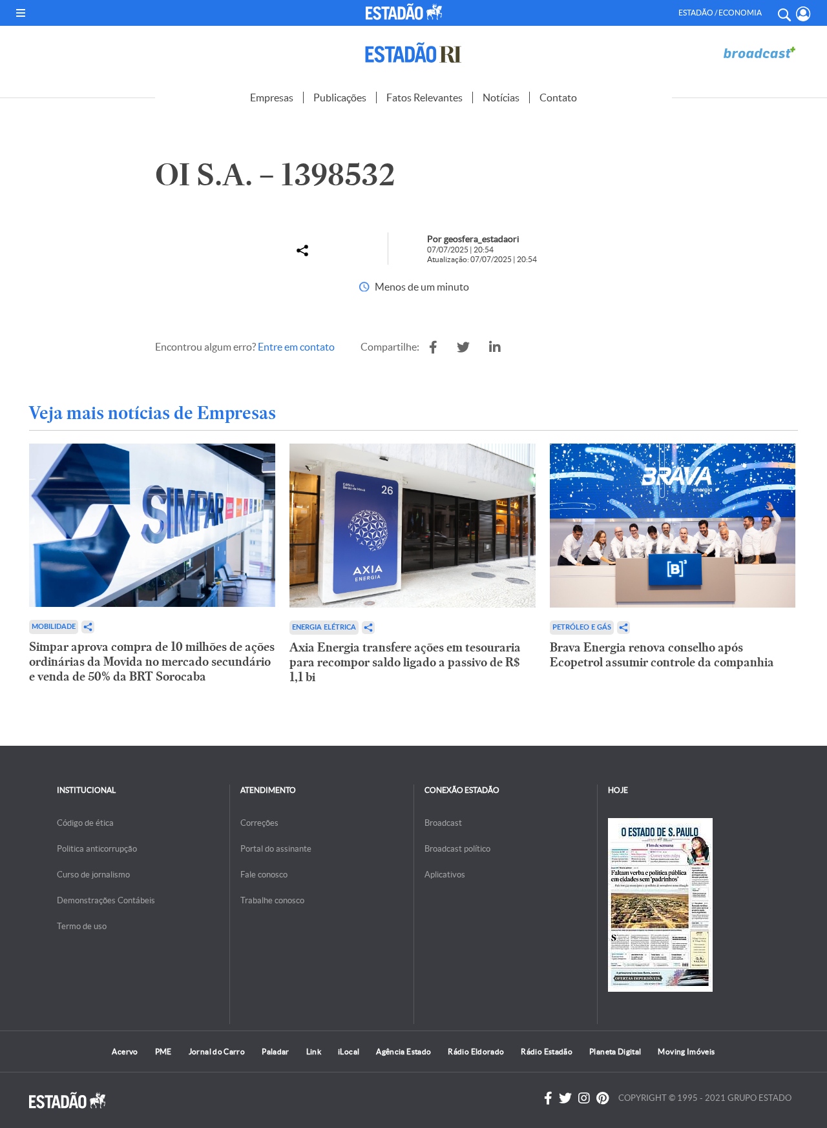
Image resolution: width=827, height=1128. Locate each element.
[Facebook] (548, 1098)
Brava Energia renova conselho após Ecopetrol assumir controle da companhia (662, 655)
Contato (558, 97)
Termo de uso (82, 926)
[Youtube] (602, 1098)
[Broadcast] (759, 52)
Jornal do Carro (217, 1051)
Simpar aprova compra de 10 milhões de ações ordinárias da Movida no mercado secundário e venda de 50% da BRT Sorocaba (152, 661)
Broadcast (443, 823)
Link (313, 1051)
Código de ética (85, 823)
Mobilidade (54, 626)
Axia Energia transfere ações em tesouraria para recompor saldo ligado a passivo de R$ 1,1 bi (405, 662)
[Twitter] (565, 1098)
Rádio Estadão (546, 1051)
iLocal (348, 1051)
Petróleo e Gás (581, 627)
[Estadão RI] (413, 52)
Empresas (271, 97)
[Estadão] (406, 11)
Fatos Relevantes (424, 97)
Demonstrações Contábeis (106, 900)
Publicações (339, 97)
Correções (259, 823)
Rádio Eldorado (476, 1051)
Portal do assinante (275, 849)
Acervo (125, 1051)
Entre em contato (296, 347)
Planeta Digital (615, 1051)
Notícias (501, 97)
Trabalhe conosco (272, 900)
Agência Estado (403, 1051)
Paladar (275, 1051)
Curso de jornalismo (93, 874)
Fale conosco (264, 874)
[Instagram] (584, 1098)
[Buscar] (783, 13)
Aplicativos (444, 874)
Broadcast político (457, 849)
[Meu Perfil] (803, 13)
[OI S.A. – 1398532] (433, 347)
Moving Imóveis (686, 1051)
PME (163, 1051)
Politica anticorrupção (97, 849)
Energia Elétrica (324, 627)
